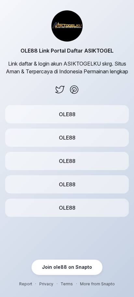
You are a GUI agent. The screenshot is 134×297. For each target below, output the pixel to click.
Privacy (46, 283)
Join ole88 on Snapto (67, 267)
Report (25, 283)
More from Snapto (97, 283)
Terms (66, 283)
